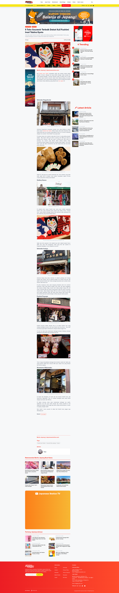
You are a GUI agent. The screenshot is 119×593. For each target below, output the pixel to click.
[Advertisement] (53, 425)
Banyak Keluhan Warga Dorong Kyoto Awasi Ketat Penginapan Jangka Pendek (47, 471)
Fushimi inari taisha (41, 443)
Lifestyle (69, 2)
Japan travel (28, 26)
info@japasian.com (78, 583)
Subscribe (40, 574)
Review (59, 5)
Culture (74, 2)
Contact (56, 570)
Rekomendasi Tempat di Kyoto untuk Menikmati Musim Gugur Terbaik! (47, 486)
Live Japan (60, 81)
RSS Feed (65, 577)
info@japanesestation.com (80, 572)
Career (56, 577)
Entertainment (55, 2)
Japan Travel (47, 2)
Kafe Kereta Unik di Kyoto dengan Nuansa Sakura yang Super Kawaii (32, 471)
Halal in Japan (80, 2)
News (42, 2)
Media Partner (57, 574)
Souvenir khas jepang (51, 443)
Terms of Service (66, 572)
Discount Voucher (66, 5)
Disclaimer (65, 574)
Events (54, 5)
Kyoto (58, 443)
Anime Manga (62, 2)
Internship (65, 567)
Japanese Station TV (41, 5)
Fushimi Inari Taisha (43, 73)
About (56, 567)
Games (48, 5)
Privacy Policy (66, 570)
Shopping (34, 26)
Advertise (56, 572)
